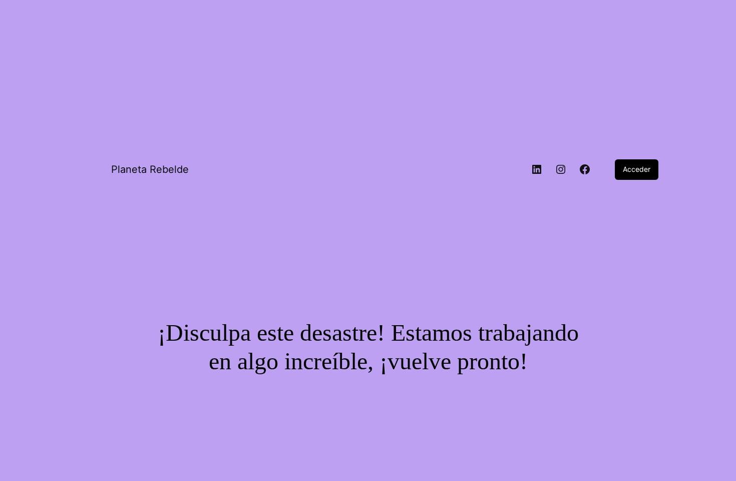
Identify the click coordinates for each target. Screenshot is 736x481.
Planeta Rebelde (150, 169)
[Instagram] (561, 169)
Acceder (636, 169)
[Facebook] (585, 169)
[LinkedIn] (537, 169)
